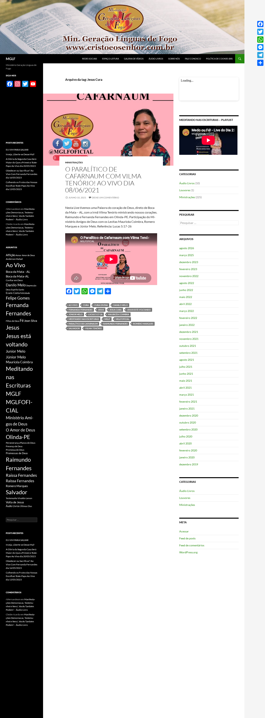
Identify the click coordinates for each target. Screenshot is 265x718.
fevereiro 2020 (188, 450)
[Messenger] (260, 47)
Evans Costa (13, 293)
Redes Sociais (89, 58)
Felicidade (25, 293)
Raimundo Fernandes (115, 323)
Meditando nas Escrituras (83, 319)
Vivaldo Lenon (25, 498)
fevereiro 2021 (188, 401)
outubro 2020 (187, 422)
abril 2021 (185, 387)
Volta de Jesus (15, 502)
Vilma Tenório (93, 328)
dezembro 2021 (188, 331)
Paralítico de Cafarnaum (83, 323)
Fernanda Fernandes (80, 309)
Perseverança (13, 442)
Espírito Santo (17, 289)
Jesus (101, 309)
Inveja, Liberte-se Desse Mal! (20, 154)
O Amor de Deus (20, 429)
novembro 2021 (188, 338)
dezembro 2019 (188, 464)
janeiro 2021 (187, 408)
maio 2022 (185, 297)
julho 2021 (185, 366)
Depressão (31, 285)
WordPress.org (188, 552)
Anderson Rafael (14, 258)
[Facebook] (260, 24)
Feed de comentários (191, 545)
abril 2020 (185, 443)
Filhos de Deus (12, 321)
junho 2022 (186, 290)
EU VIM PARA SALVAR (17, 149)
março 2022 (186, 311)
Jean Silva (30, 320)
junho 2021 (186, 373)
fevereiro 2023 (188, 269)
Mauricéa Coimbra (118, 314)
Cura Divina (101, 305)
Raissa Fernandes (21, 475)
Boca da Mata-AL (17, 276)
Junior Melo (15, 351)
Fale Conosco (193, 58)
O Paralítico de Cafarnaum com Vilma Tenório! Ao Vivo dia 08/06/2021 (103, 179)
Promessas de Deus (17, 453)
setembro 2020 (188, 429)
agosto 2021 (186, 359)
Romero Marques (143, 323)
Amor (19, 255)
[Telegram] (260, 55)
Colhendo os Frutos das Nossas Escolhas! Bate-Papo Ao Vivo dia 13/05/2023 (21, 186)
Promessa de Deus (15, 449)
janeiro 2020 (187, 457)
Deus (8, 289)
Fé (22, 320)
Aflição (10, 255)
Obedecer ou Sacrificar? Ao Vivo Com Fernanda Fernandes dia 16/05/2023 (21, 174)
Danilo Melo (120, 305)
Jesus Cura (115, 309)
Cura (86, 305)
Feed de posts (187, 538)
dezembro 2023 (188, 262)
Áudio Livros (156, 58)
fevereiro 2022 (188, 317)
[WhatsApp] (260, 39)
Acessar (184, 531)
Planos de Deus (27, 442)
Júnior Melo (75, 314)
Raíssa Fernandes (20, 481)
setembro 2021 (188, 352)
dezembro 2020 (188, 415)
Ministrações (74, 162)
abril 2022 (185, 304)
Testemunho (11, 498)
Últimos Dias (26, 506)
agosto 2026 (186, 248)
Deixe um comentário (105, 197)
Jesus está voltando (139, 309)
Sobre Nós (174, 58)
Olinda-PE (18, 437)
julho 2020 (185, 436)
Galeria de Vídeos (134, 58)
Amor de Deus (28, 255)
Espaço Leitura (110, 58)
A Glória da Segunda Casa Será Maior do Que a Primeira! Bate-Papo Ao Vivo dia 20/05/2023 (21, 162)
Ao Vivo (73, 305)
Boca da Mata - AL (18, 271)
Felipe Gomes (18, 298)
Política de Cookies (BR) (219, 58)
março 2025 (186, 255)
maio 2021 (185, 380)
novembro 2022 (188, 276)
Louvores (184, 190)
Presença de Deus (14, 446)
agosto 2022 (186, 283)
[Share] (260, 63)
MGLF (10, 59)
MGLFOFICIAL (123, 319)
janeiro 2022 (187, 324)
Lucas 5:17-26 (95, 314)
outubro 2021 (187, 345)
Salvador (74, 328)
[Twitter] (260, 32)
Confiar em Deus (14, 280)
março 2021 (186, 394)
